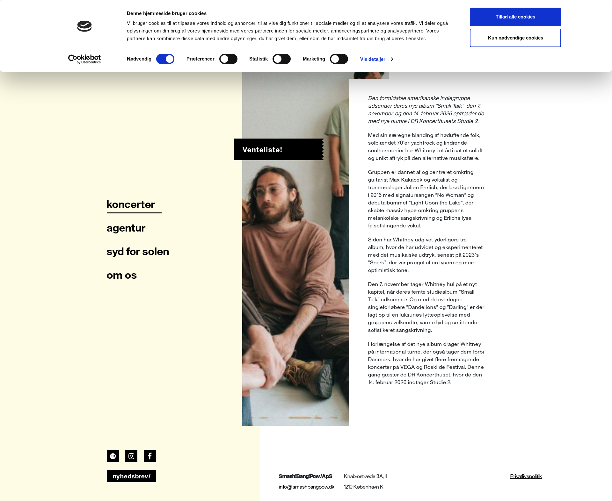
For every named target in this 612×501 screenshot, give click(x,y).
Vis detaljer (372, 59)
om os (122, 275)
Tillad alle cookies (515, 16)
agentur (126, 227)
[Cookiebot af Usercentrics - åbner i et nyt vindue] (85, 59)
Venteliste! (262, 150)
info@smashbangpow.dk (306, 487)
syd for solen (138, 251)
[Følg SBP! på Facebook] (150, 456)
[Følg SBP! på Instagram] (131, 456)
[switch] (228, 59)
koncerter (131, 204)
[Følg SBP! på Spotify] (113, 456)
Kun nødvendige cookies (515, 37)
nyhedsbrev (131, 476)
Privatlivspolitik (526, 476)
